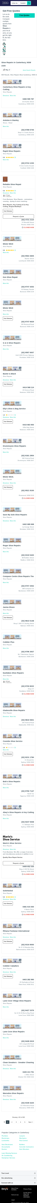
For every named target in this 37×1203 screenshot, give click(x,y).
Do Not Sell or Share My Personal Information (27, 1195)
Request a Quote (18, 216)
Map (7, 70)
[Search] (29, 3)
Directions (6, 95)
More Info (13, 95)
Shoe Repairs (7, 92)
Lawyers (22, 1136)
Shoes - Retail (7, 123)
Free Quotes (24, 15)
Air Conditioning (7, 1155)
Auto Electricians (7, 1144)
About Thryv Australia (14, 1189)
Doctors (4, 1149)
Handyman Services (8, 1158)
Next (30, 1122)
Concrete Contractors (26, 1147)
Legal (13, 1200)
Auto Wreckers (24, 1149)
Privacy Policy (27, 1189)
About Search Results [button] (29, 70)
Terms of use (15, 1195)
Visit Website (8, 211)
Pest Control (23, 1140)
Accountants (6, 1147)
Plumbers (5, 1136)
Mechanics (23, 1138)
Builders (22, 1144)
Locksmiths (5, 1140)
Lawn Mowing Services (9, 1153)
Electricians (5, 1138)
